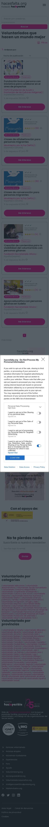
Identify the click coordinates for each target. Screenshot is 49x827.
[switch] (39, 413)
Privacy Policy (39, 467)
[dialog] (24, 413)
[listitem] (24, 407)
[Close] (43, 360)
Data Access (24, 467)
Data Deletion (9, 467)
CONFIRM (15, 458)
